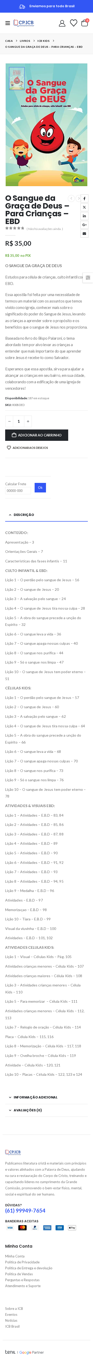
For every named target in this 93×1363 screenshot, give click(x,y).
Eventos (11, 1314)
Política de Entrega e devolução (28, 1268)
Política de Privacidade (22, 1262)
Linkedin (84, 198)
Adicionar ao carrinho (39, 435)
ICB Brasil (12, 1326)
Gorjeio (84, 207)
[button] (9, 23)
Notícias (11, 1320)
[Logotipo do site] (23, 23)
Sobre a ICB (14, 1308)
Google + (84, 225)
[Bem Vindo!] (62, 23)
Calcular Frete (15, 484)
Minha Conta (15, 1256)
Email (84, 233)
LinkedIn (84, 216)
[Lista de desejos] (73, 23)
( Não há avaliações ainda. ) (45, 229)
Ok (40, 487)
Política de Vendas (19, 1274)
